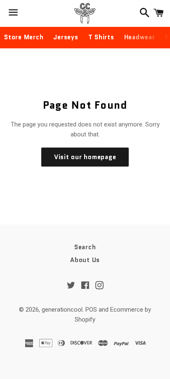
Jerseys (65, 37)
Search (85, 247)
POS (91, 309)
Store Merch (23, 37)
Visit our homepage (85, 157)
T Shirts (101, 37)
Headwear (139, 37)
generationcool (62, 309)
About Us (85, 260)
